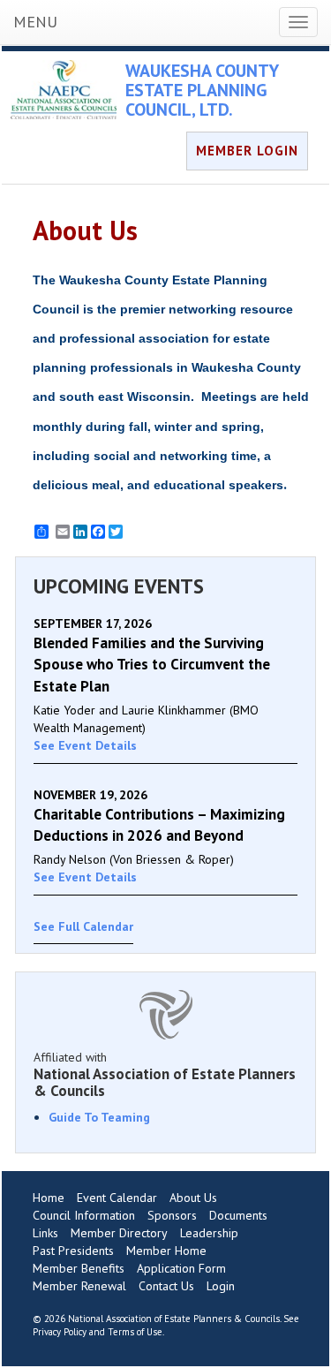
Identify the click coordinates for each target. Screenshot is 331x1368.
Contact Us (166, 1286)
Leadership (209, 1233)
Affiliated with (165, 1074)
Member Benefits (78, 1268)
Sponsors (172, 1215)
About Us (193, 1198)
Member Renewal (79, 1286)
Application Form (181, 1268)
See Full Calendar (83, 926)
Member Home (166, 1250)
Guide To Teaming (99, 1117)
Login (221, 1286)
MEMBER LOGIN (247, 150)
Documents (238, 1215)
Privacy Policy (60, 1332)
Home (48, 1198)
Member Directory (119, 1233)
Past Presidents (73, 1250)
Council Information (84, 1215)
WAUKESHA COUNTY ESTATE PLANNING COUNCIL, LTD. (201, 90)
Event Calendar (117, 1198)
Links (45, 1233)
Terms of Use (135, 1332)
